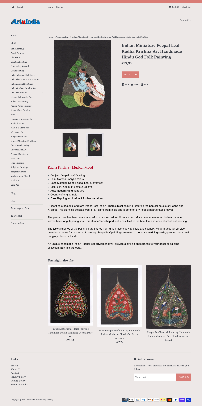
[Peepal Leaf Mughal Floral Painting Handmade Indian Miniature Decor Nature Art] (70, 295)
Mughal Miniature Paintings (23, 141)
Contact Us (185, 20)
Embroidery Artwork (20, 66)
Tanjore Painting (18, 171)
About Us (16, 369)
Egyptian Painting (19, 62)
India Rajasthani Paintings (22, 75)
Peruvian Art (16, 158)
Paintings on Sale (20, 208)
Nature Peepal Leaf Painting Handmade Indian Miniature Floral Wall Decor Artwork (119, 334)
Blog (13, 193)
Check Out (186, 6)
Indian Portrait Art (27, 92)
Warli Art (15, 180)
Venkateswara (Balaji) (20, 176)
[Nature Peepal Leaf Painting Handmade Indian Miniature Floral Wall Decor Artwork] (119, 296)
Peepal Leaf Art (18, 149)
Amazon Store (18, 223)
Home (14, 35)
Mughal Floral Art (19, 136)
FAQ (13, 200)
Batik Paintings (17, 48)
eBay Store (16, 215)
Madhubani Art (18, 123)
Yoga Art (15, 185)
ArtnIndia (31, 399)
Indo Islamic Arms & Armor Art (25, 79)
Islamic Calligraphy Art (21, 97)
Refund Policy (18, 380)
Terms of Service (19, 384)
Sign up (59, 6)
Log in (50, 6)
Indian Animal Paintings (22, 84)
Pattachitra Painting (20, 145)
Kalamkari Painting (19, 101)
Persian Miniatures (19, 154)
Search (14, 365)
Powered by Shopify (44, 399)
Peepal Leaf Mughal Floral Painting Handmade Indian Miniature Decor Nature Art (70, 332)
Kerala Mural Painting (20, 110)
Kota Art (14, 114)
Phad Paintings (17, 163)
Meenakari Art (17, 132)
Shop (27, 42)
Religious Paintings (27, 167)
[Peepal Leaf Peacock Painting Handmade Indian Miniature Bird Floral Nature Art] (168, 297)
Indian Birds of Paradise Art (23, 88)
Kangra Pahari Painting (21, 106)
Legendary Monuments (21, 119)
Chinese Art (16, 57)
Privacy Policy (18, 376)
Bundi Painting (17, 53)
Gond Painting (17, 70)
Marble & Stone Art (20, 127)
